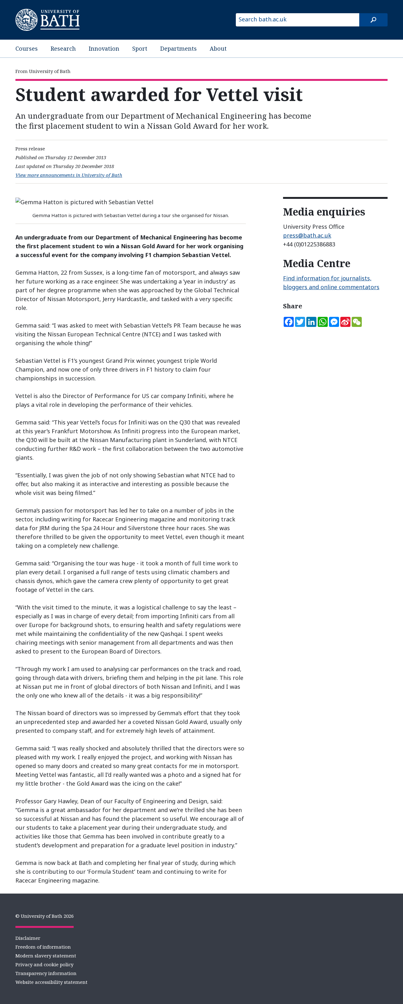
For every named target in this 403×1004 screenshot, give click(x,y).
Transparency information (46, 973)
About (218, 48)
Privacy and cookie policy (44, 964)
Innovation (104, 48)
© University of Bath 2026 (44, 916)
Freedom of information (43, 947)
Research (63, 48)
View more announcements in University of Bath (68, 175)
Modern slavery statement (45, 955)
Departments (178, 48)
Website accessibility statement (51, 982)
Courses (26, 48)
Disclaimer (27, 938)
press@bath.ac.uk (307, 235)
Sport (139, 48)
